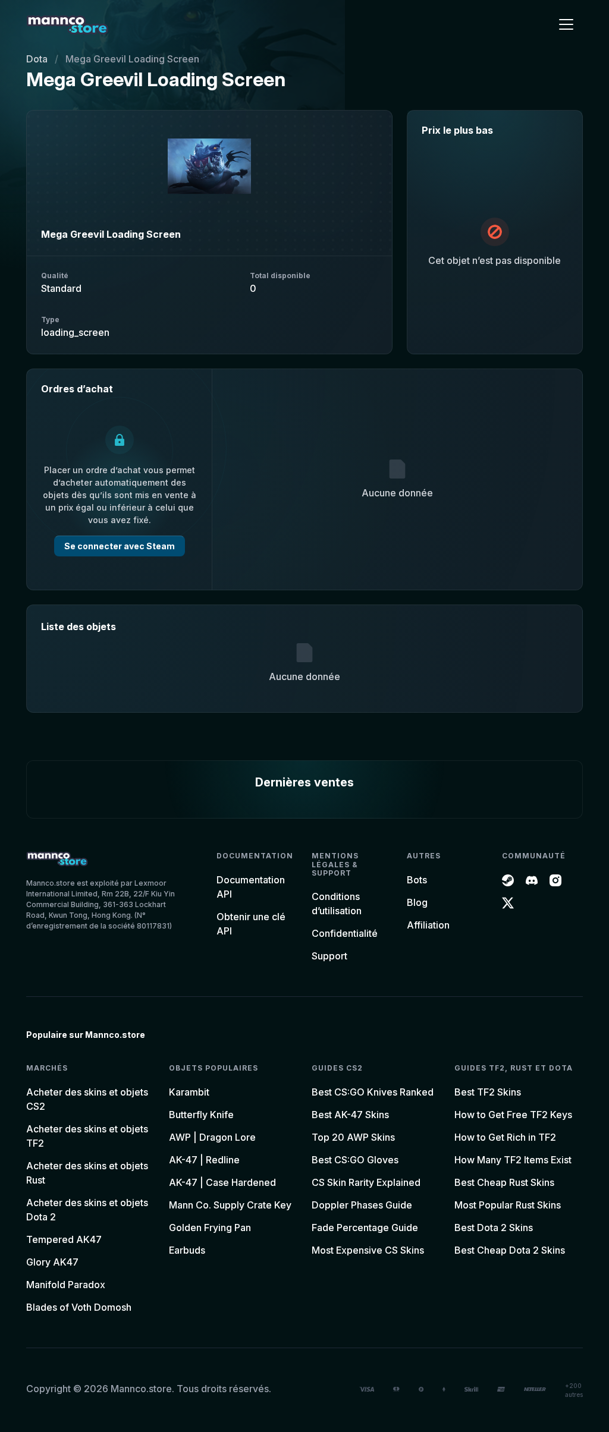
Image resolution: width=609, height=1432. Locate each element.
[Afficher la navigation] (566, 24)
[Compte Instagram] (555, 880)
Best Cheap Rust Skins (504, 1182)
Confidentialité (345, 933)
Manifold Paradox (65, 1285)
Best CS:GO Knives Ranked (373, 1092)
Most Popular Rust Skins (507, 1205)
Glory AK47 (52, 1262)
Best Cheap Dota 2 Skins (509, 1250)
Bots (417, 880)
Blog (417, 902)
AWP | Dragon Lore (212, 1137)
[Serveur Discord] (532, 880)
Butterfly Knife (201, 1115)
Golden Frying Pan (210, 1227)
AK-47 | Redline (204, 1160)
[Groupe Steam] (508, 880)
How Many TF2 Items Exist (513, 1160)
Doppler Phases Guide (362, 1205)
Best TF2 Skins (487, 1092)
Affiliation (428, 925)
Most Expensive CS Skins (368, 1250)
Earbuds (187, 1250)
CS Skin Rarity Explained (366, 1182)
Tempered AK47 (64, 1239)
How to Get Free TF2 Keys (513, 1115)
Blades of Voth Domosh (78, 1307)
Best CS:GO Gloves (355, 1160)
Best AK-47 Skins (350, 1115)
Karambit (189, 1092)
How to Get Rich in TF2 (505, 1137)
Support (329, 956)
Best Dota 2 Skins (493, 1227)
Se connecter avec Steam (119, 546)
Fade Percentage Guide (365, 1227)
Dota (37, 59)
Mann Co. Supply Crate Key (230, 1205)
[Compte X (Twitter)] (508, 902)
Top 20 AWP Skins (353, 1137)
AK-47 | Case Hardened (222, 1182)
